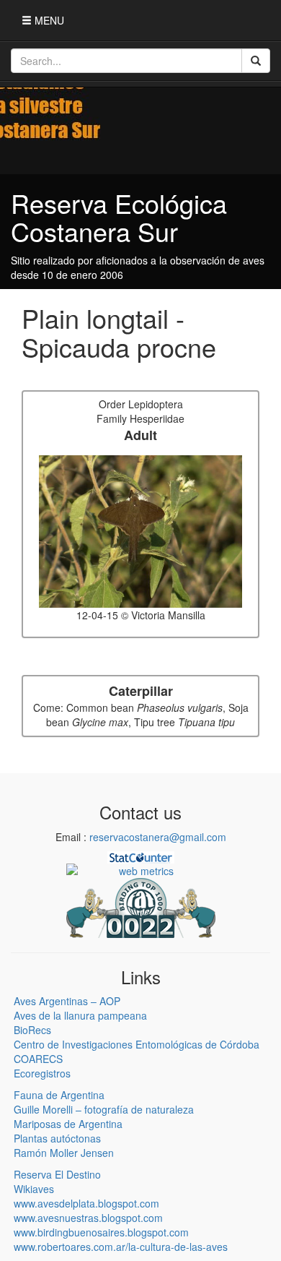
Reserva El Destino (57, 1174)
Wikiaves (34, 1189)
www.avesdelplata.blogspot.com (86, 1203)
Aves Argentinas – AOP (67, 1001)
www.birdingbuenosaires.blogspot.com (101, 1232)
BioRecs (32, 1030)
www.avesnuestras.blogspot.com (88, 1217)
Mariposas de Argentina (68, 1123)
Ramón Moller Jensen (64, 1152)
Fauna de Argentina (59, 1095)
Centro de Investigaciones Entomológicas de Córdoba (136, 1044)
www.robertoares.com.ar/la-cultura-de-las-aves (121, 1246)
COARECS (38, 1058)
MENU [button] (48, 20)
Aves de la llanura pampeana (80, 1015)
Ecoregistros (42, 1073)
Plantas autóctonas (57, 1138)
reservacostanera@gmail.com (157, 837)
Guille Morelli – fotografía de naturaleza (104, 1109)
